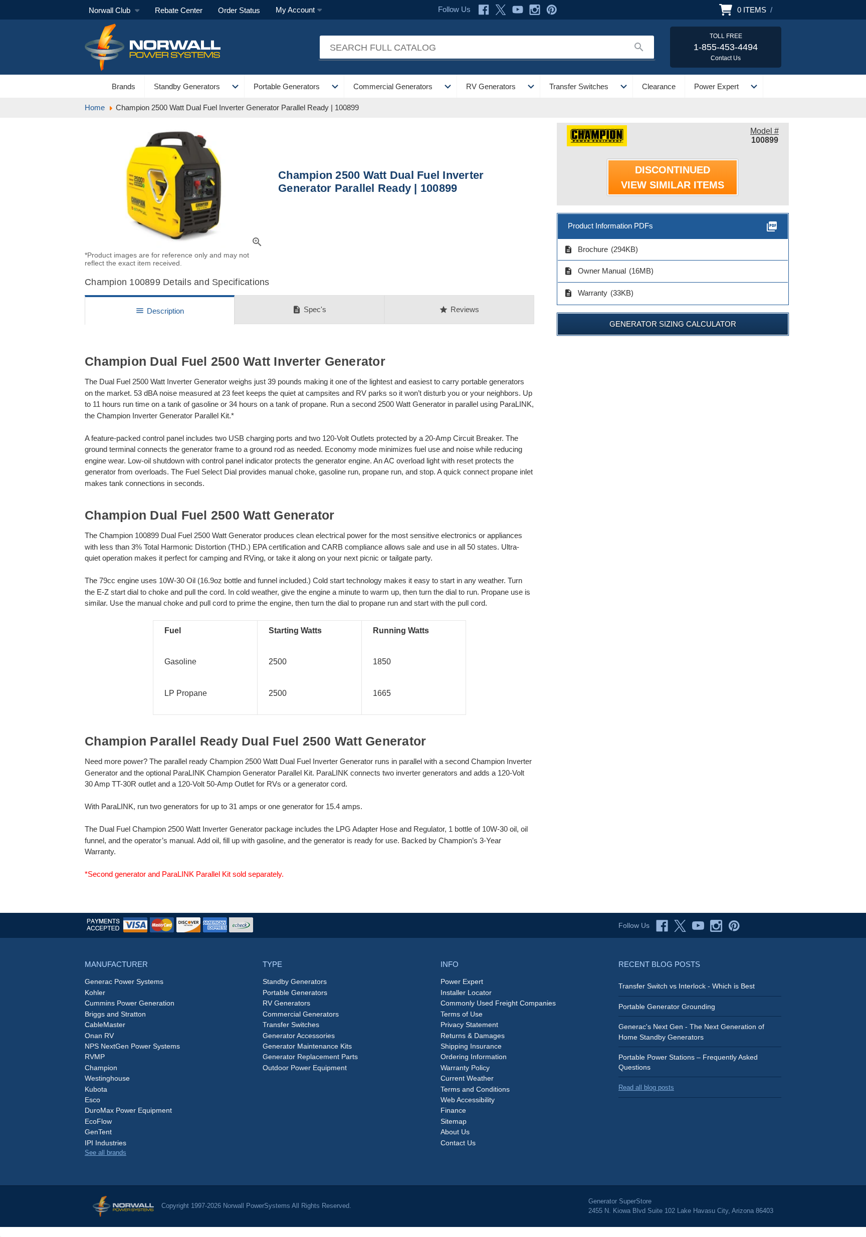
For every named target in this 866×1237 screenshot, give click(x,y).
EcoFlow (98, 1121)
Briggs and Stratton (115, 1014)
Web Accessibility (468, 1100)
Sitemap (454, 1121)
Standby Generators (187, 86)
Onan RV (99, 1036)
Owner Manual (595, 271)
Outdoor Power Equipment (305, 1068)
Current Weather (467, 1078)
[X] (500, 10)
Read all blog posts (646, 1087)
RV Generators (491, 86)
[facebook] (662, 926)
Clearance (659, 86)
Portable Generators (287, 86)
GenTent (98, 1132)
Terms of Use (462, 1014)
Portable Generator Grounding (666, 1007)
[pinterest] (734, 926)
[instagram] (716, 926)
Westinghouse (107, 1078)
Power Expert (716, 86)
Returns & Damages (473, 1036)
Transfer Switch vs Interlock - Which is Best (686, 986)
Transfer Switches (578, 86)
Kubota (96, 1089)
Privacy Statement (469, 1025)
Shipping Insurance (471, 1046)
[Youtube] (517, 10)
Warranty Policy (465, 1068)
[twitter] (680, 926)
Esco (92, 1100)
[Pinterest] (551, 10)
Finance (453, 1110)
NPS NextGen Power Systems (132, 1046)
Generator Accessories (299, 1036)
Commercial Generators (392, 86)
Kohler (95, 992)
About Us (455, 1132)
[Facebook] (483, 10)
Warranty (585, 293)
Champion (101, 1068)
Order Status (239, 10)
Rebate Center (178, 10)
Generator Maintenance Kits (307, 1046)
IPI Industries (105, 1143)
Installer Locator (466, 992)
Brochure (586, 249)
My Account (295, 10)
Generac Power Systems (124, 981)
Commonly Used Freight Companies (498, 1003)
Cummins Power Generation (129, 1003)
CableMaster (105, 1025)
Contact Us (458, 1143)
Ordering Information (474, 1057)
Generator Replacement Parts (310, 1057)
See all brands (105, 1152)
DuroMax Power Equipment (128, 1110)
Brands (123, 86)
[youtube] (698, 926)
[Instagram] (534, 10)
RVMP (95, 1057)
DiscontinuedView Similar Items (672, 177)
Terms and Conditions (475, 1089)
